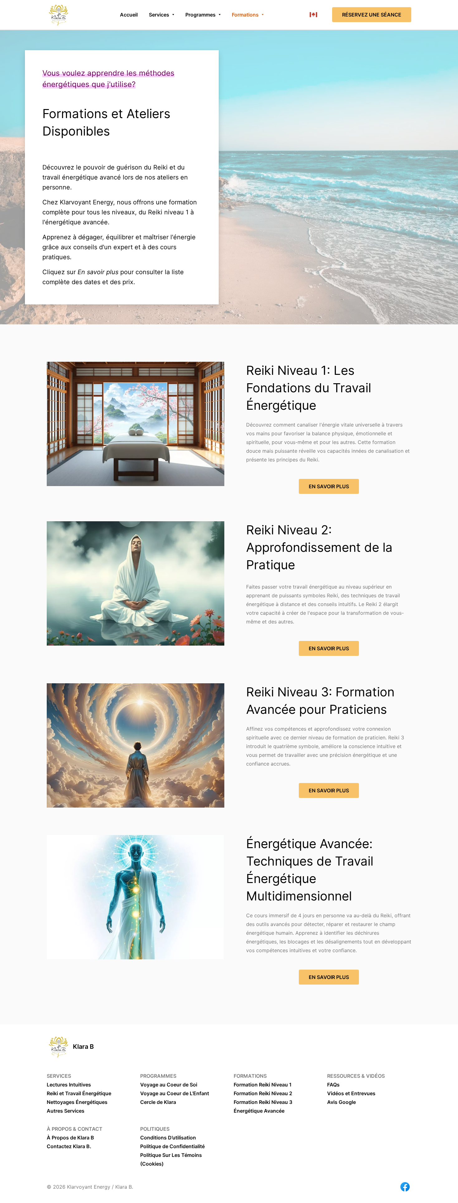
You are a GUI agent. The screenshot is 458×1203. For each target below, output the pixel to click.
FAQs (333, 1084)
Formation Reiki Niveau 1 (263, 1084)
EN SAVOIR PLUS (329, 486)
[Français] (313, 14)
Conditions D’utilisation (168, 1137)
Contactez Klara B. (69, 1146)
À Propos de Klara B (70, 1137)
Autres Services (65, 1111)
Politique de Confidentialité (172, 1146)
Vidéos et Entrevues (351, 1093)
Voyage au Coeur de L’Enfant (174, 1093)
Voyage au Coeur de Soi (168, 1084)
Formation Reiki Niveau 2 (263, 1093)
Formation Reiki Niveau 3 (263, 1102)
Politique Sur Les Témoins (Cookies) (171, 1159)
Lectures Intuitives (69, 1084)
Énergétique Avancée (259, 1111)
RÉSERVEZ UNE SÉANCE (371, 15)
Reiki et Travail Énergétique (79, 1093)
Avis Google (341, 1102)
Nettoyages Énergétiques (77, 1102)
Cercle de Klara (158, 1102)
